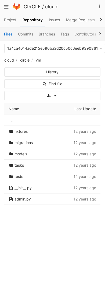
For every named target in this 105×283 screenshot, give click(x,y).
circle (25, 60)
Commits (25, 34)
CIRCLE (32, 6)
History (52, 72)
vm (38, 60)
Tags (64, 34)
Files (8, 34)
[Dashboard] (16, 8)
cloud (51, 6)
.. (12, 120)
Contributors (85, 34)
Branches (47, 34)
